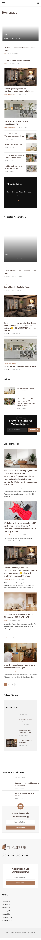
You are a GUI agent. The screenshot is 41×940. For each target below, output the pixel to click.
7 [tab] (26, 200)
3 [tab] (18, 200)
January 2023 (6, 914)
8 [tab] (28, 200)
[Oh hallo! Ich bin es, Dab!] (31, 147)
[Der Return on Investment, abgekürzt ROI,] (20, 109)
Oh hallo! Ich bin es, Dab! (13, 145)
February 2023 (6, 911)
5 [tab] (22, 200)
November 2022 (7, 920)
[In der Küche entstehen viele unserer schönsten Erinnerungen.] (20, 652)
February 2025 (6, 901)
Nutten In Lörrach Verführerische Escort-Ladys (25, 722)
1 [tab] (14, 200)
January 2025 (6, 904)
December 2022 (7, 917)
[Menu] (3, 3)
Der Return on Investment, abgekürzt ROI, (20, 367)
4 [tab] (20, 200)
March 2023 (6, 908)
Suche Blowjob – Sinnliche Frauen (17, 60)
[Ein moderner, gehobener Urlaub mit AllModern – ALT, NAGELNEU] (20, 601)
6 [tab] (24, 200)
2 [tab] (16, 200)
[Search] (38, 3)
